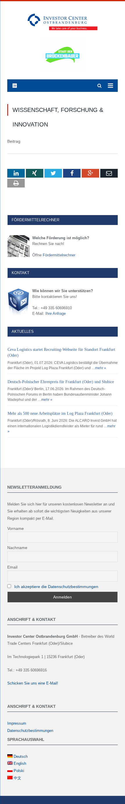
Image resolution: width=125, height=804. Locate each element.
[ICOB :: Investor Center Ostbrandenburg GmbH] (62, 21)
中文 (17, 778)
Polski (19, 771)
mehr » (100, 368)
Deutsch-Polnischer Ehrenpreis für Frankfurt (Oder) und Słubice (61, 382)
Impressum (16, 723)
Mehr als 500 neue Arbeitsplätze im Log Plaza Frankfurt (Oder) (60, 413)
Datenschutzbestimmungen (30, 730)
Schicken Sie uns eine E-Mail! (32, 683)
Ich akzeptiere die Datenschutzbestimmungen (56, 586)
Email (12, 567)
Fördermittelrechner (59, 255)
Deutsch (21, 756)
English (20, 763)
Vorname (15, 528)
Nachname (17, 547)
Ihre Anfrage (55, 313)
